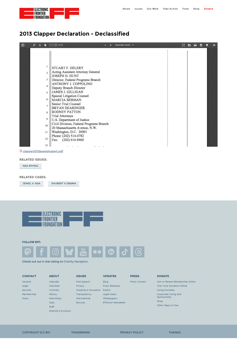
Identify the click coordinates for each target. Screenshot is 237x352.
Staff (51, 306)
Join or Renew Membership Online (176, 281)
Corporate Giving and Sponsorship (169, 295)
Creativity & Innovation (88, 290)
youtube (83, 251)
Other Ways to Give (167, 305)
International (83, 298)
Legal (25, 285)
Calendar (54, 281)
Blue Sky (69, 251)
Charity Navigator (76, 261)
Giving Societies (166, 290)
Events (106, 290)
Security (26, 290)
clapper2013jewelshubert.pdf (43, 151)
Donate (208, 8)
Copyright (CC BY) (36, 332)
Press (25, 298)
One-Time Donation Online (172, 285)
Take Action (170, 8)
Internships (55, 298)
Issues (139, 8)
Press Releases (111, 285)
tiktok (124, 251)
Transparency (83, 294)
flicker (97, 251)
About (126, 8)
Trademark (80, 332)
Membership (29, 294)
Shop (196, 8)
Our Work (152, 8)
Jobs (51, 302)
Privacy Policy (131, 332)
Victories (54, 290)
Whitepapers (110, 298)
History (53, 294)
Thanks (175, 332)
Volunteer (54, 285)
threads (138, 251)
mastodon (27, 251)
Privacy (80, 285)
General (26, 281)
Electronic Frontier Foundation (49, 15)
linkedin (111, 251)
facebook (41, 251)
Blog (105, 281)
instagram (55, 251)
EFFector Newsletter (114, 302)
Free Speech (83, 281)
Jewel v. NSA (31, 183)
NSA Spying (30, 165)
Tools (185, 8)
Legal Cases (109, 294)
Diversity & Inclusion (60, 310)
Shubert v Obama (63, 183)
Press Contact (138, 281)
